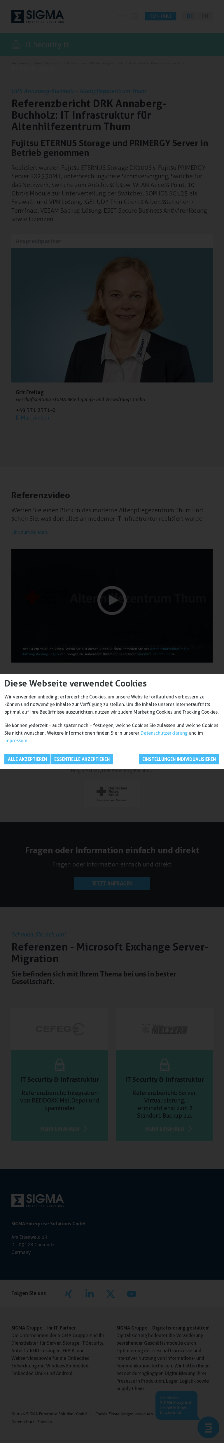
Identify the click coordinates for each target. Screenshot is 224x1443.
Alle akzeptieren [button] (27, 759)
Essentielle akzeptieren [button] (82, 759)
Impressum (15, 740)
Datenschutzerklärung (164, 733)
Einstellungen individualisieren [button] (179, 759)
